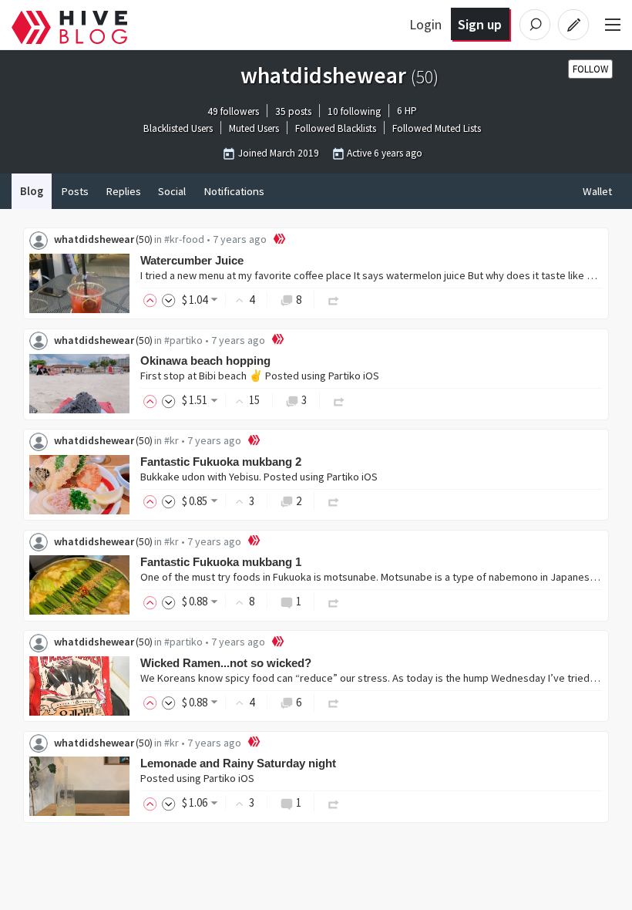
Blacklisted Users (178, 129)
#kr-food (184, 239)
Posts (75, 191)
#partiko (183, 340)
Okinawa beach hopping (205, 360)
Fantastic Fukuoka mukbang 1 (220, 561)
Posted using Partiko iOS (197, 778)
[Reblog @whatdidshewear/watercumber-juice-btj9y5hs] (334, 299)
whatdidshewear (94, 239)
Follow (590, 69)
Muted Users (254, 129)
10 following (354, 111)
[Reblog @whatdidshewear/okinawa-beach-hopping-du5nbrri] (339, 400)
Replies (123, 191)
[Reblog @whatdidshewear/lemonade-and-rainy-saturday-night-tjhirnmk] (334, 802)
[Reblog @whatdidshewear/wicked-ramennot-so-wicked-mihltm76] (334, 702)
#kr (171, 440)
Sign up (480, 24)
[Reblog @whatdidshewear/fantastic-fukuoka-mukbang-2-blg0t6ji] (334, 501)
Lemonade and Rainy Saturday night (238, 763)
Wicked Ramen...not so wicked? (225, 662)
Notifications (233, 191)
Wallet (597, 191)
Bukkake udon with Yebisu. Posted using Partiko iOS (259, 477)
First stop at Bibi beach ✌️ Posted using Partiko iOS (259, 376)
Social (172, 191)
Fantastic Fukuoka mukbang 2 (220, 461)
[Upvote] (152, 299)
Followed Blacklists (335, 129)
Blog (31, 191)
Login (425, 24)
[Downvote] (169, 299)
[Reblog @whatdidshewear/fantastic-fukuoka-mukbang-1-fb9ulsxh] (334, 601)
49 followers (233, 111)
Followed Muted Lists (436, 129)
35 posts (293, 111)
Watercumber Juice (192, 260)
